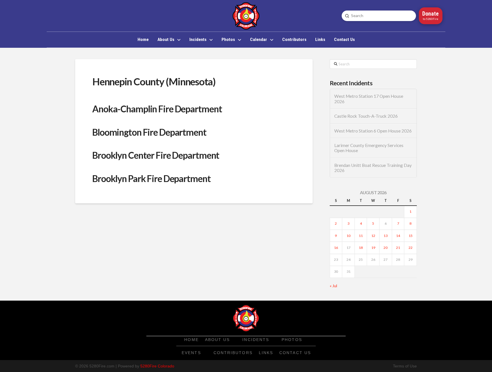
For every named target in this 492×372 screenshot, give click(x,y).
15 (411, 235)
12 (373, 235)
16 (336, 247)
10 (348, 235)
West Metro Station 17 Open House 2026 (368, 99)
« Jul (333, 285)
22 (411, 247)
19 (373, 247)
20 (386, 247)
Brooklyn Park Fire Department (151, 178)
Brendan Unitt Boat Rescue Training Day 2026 (373, 168)
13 (386, 235)
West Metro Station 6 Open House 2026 (373, 130)
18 (361, 247)
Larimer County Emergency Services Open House (368, 148)
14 (398, 235)
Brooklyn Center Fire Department (155, 155)
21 (398, 247)
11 (361, 235)
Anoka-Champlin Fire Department (157, 108)
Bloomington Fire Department (149, 132)
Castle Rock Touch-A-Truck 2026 (366, 116)
